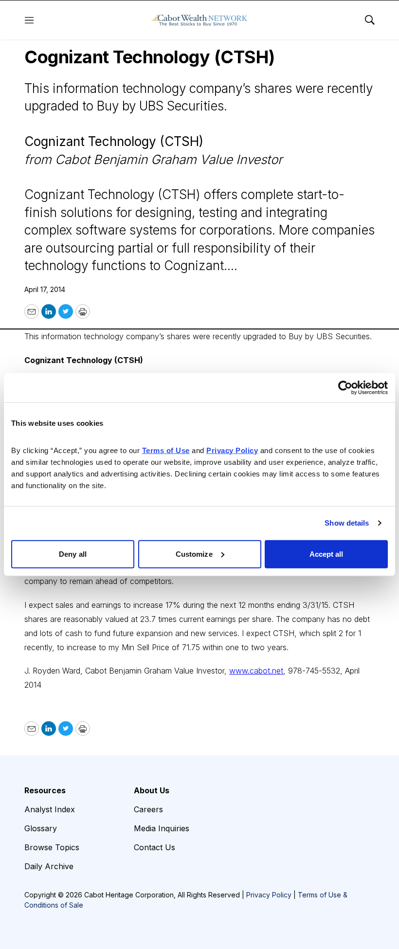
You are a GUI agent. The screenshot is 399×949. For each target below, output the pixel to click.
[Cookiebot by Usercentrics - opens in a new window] (345, 388)
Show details (347, 523)
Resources (45, 790)
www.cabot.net (256, 670)
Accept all (326, 553)
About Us (151, 790)
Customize (194, 553)
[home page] (199, 20)
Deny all (73, 553)
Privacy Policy (268, 895)
